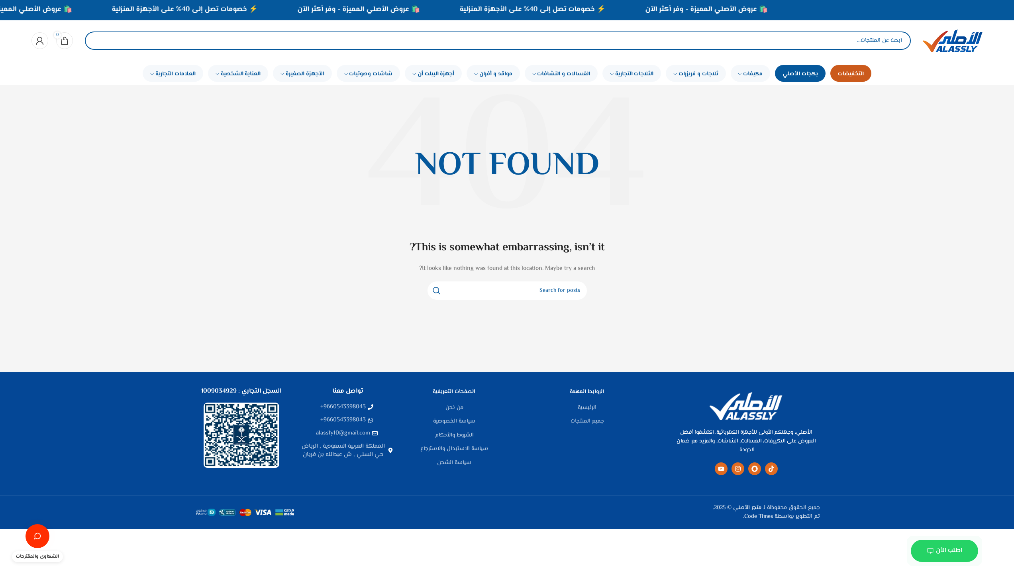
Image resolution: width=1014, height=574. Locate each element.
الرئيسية (587, 408)
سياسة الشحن (454, 463)
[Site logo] (953, 40)
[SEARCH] (437, 290)
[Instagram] (738, 468)
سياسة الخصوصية (454, 422)
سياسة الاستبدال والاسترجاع (454, 449)
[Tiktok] (771, 468)
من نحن (454, 408)
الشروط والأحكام (454, 436)
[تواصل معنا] (37, 536)
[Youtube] (721, 468)
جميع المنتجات (587, 422)
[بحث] (98, 40)
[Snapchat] (754, 468)
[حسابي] (39, 41)
